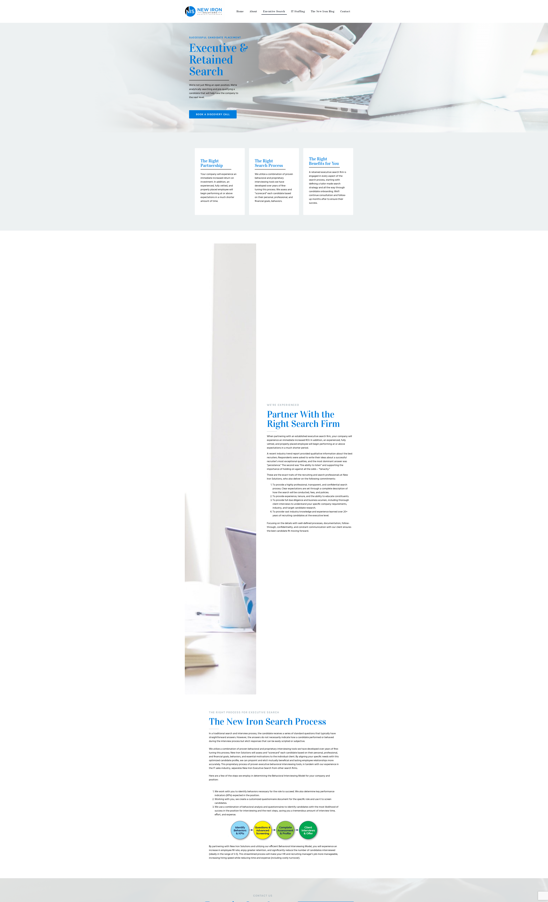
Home (240, 11)
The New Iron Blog (323, 11)
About (253, 11)
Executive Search (274, 11)
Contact (345, 11)
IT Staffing (298, 11)
